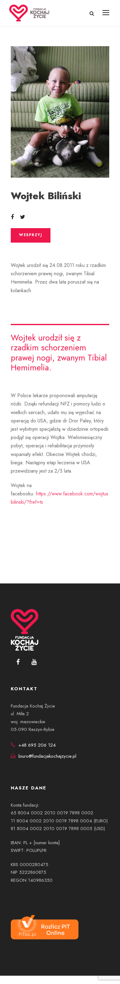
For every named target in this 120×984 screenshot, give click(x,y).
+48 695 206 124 (37, 745)
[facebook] (18, 662)
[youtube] (34, 662)
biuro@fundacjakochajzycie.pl (47, 756)
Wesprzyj (30, 235)
